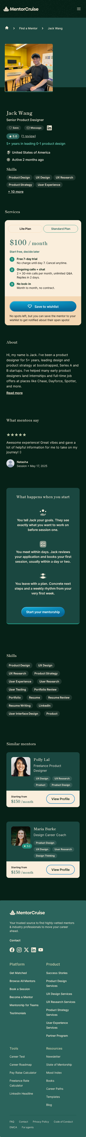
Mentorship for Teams (24, 1005)
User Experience (49, 184)
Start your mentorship (43, 612)
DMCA (13, 1127)
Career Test (17, 1056)
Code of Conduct (63, 1121)
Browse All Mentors (22, 981)
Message (36, 127)
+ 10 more (15, 192)
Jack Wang (55, 28)
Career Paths (54, 1088)
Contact (15, 940)
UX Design (43, 177)
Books (50, 1080)
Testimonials (18, 1013)
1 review (28, 136)
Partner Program (57, 1035)
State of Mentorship (59, 1064)
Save (16, 127)
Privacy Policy (41, 1121)
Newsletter (53, 1056)
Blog (49, 1104)
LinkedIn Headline (21, 1093)
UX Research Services (60, 1002)
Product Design (19, 177)
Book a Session (20, 989)
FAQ (12, 1121)
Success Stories (57, 973)
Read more (14, 393)
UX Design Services (59, 993)
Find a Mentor (28, 28)
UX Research (64, 177)
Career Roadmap (21, 1064)
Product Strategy (20, 184)
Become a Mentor (21, 997)
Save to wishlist (46, 307)
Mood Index (54, 1072)
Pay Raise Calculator (23, 1072)
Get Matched (18, 973)
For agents (28, 1127)
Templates (53, 1096)
